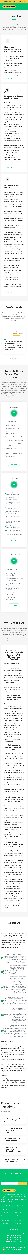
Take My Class (4, 1212)
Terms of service (5, 1220)
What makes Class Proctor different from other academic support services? (12, 1150)
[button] (10, 358)
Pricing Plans (18, 1212)
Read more (7, 78)
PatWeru (19, 1249)
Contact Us (4, 1218)
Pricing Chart (18, 1215)
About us (3, 1215)
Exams (16, 1218)
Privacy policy (4, 1223)
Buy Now (14, 464)
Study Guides (18, 1220)
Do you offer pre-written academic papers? (12, 1140)
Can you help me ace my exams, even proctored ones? (12, 1130)
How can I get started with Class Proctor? (11, 1160)
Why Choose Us (19, 1223)
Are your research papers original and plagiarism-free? (12, 1120)
